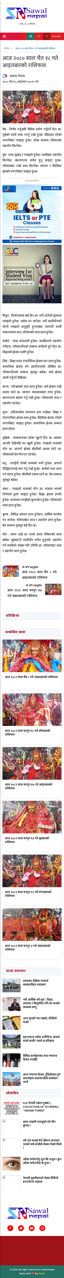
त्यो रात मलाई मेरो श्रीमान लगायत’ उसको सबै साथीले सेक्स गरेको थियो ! (42, 1144)
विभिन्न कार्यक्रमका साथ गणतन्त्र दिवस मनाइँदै (40, 1058)
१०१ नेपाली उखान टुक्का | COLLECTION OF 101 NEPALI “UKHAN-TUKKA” (41, 1107)
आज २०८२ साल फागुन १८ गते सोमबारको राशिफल (27, 733)
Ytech (41, 1273)
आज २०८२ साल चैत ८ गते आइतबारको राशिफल (31, 677)
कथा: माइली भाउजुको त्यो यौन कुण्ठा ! (39, 1123)
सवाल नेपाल (17, 76)
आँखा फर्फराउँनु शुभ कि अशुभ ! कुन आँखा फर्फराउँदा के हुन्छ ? (42, 1161)
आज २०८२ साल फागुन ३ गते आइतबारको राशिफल (27, 948)
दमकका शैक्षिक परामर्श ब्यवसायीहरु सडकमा (35, 983)
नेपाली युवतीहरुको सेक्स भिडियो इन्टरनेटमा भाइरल (40, 1180)
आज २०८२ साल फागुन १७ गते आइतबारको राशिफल (28, 786)
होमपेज (7, 48)
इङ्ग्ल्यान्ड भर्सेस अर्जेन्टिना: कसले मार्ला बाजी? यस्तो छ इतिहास (41, 1039)
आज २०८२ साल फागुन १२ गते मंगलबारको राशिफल (28, 894)
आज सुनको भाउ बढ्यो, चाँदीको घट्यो (40, 1020)
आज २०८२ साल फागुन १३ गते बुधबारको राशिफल (27, 840)
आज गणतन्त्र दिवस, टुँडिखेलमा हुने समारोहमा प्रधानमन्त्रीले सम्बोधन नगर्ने (41, 1078)
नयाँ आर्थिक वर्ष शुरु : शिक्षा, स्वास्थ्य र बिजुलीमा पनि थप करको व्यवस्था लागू (41, 1003)
